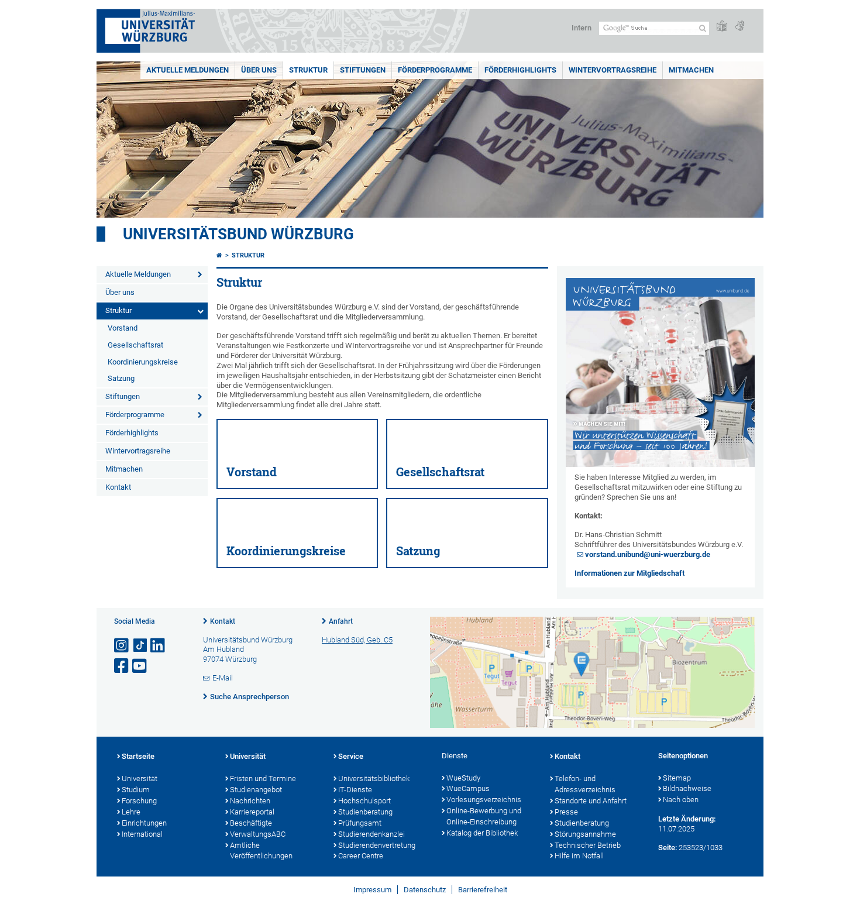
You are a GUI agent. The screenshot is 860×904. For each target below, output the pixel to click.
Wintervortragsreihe (612, 70)
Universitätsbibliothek (374, 778)
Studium (136, 789)
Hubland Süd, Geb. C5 (357, 639)
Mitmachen (691, 70)
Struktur (308, 70)
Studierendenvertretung (376, 845)
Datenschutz (425, 889)
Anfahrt (341, 621)
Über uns (259, 70)
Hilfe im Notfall (579, 855)
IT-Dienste (355, 789)
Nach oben (681, 799)
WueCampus (468, 788)
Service (350, 756)
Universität (139, 778)
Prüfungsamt (359, 823)
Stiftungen (363, 70)
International (142, 834)
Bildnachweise (687, 788)
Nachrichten (250, 800)
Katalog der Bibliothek (482, 833)
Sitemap (677, 778)
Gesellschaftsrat (135, 345)
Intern (581, 27)
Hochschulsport (364, 800)
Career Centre (360, 855)
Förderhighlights (520, 70)
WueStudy (463, 778)
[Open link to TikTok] (140, 645)
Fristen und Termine (263, 778)
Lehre (131, 811)
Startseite (138, 756)
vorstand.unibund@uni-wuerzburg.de (647, 554)
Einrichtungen (144, 823)
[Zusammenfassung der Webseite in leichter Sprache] (722, 26)
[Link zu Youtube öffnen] (140, 666)
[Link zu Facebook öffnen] (122, 666)
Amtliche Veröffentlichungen (261, 851)
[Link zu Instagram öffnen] (122, 645)
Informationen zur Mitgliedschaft (629, 573)
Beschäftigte (251, 823)
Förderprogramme (435, 70)
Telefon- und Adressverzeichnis (585, 784)
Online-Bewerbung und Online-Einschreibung (483, 816)
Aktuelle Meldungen (187, 70)
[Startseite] (219, 255)
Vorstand (122, 328)
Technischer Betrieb (588, 845)
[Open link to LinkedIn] (158, 645)
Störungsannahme (585, 834)
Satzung (121, 378)
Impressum (372, 889)
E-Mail (222, 677)
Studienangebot (256, 789)
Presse (566, 811)
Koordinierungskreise (143, 362)
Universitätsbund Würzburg (238, 234)
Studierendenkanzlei (371, 834)
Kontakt (118, 487)
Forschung (139, 800)
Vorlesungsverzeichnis (483, 799)
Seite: (667, 847)
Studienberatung (365, 811)
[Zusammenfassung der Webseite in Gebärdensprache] (739, 26)
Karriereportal (252, 811)
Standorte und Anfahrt (591, 800)
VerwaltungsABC (257, 834)
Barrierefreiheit (482, 889)
